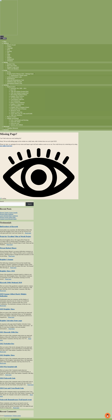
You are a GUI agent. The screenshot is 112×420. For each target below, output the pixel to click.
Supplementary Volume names (18, 75)
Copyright (10, 48)
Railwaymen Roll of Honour (18, 109)
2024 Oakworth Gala (7, 378)
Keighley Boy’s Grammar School (19, 107)
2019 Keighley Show (7, 309)
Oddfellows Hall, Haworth (14, 81)
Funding (9, 51)
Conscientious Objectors (17, 99)
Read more (28, 233)
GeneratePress (15, 419)
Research (6, 129)
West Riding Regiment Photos (18, 94)
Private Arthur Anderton (6, 214)
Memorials (6, 126)
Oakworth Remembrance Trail (15, 80)
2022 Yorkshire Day (7, 344)
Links (8, 56)
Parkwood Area (14, 123)
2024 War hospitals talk (8, 367)
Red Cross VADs (12, 65)
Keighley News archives (17, 96)
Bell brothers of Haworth (9, 226)
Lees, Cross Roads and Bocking (19, 120)
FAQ (8, 49)
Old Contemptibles (15, 105)
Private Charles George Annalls (8, 212)
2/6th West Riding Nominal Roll (19, 93)
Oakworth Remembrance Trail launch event (16, 400)
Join (8, 53)
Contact (9, 46)
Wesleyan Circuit (15, 110)
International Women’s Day (14, 83)
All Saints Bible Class (16, 98)
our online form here (6, 146)
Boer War (13, 90)
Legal (8, 54)
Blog (5, 41)
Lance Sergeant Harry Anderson (9, 216)
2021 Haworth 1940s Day (9, 332)
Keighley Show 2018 (7, 271)
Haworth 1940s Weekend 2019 (11, 282)
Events (5, 70)
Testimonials (10, 59)
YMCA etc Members (13, 68)
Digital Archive (11, 87)
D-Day (9, 72)
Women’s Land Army (13, 67)
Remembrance (11, 78)
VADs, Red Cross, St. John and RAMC (21, 113)
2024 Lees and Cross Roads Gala (12, 388)
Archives (6, 85)
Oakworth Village (15, 121)
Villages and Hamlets (13, 118)
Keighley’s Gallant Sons (17, 104)
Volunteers (10, 60)
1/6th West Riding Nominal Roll (19, 91)
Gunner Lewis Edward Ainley (8, 219)
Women (6, 62)
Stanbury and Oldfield (16, 125)
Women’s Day (11, 64)
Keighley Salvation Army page (11, 321)
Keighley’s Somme (6, 259)
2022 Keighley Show (7, 355)
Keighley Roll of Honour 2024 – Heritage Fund (20, 74)
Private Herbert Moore (8, 248)
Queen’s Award (11, 45)
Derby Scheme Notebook (17, 102)
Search (2, 201)
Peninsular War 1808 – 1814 (18, 88)
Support (9, 57)
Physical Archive (11, 117)
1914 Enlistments (15, 101)
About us (6, 43)
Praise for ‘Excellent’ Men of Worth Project (15, 236)
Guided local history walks (14, 77)
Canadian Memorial (12, 128)
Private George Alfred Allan (7, 217)
